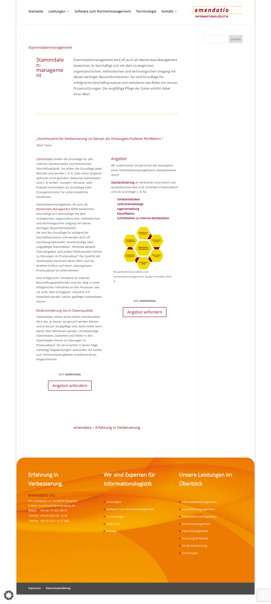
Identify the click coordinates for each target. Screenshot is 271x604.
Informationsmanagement (199, 502)
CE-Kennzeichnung (194, 546)
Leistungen (56, 11)
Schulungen (190, 553)
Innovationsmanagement (198, 509)
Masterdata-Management (53, 209)
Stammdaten (44, 159)
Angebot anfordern (69, 385)
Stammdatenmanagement (50, 47)
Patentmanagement (195, 531)
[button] (8, 595)
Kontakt (167, 11)
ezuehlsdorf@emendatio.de (56, 505)
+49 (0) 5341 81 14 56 (53, 515)
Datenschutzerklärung (58, 588)
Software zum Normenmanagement (103, 11)
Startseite (35, 11)
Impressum (34, 588)
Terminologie (146, 11)
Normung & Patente (195, 538)
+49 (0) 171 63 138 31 (53, 510)
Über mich (113, 524)
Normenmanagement (196, 524)
